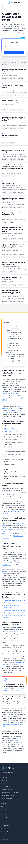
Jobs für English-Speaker (8, 798)
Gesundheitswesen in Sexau (10, 393)
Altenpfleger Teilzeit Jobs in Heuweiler (14, 610)
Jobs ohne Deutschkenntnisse (9, 792)
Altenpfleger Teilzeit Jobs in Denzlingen (15, 603)
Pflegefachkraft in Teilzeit (11, 429)
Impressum (4, 829)
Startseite (4, 780)
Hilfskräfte (4, 812)
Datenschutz (4, 832)
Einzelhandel (7, 530)
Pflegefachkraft (14, 563)
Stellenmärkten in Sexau (8, 493)
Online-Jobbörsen (16, 740)
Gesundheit (4, 815)
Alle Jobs (3, 783)
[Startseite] (2, 7)
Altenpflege (10, 7)
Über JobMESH (5, 826)
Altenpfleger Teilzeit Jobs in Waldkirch (14, 600)
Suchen (14, 53)
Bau (2, 806)
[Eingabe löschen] (22, 42)
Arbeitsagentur (5, 786)
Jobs (25, 7)
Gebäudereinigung (7, 534)
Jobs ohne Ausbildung (7, 789)
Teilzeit (18, 7)
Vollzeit (15, 629)
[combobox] (14, 47)
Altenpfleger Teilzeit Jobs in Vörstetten (15, 613)
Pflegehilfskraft (6, 565)
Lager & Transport (6, 818)
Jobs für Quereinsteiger (7, 795)
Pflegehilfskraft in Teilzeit (11, 431)
